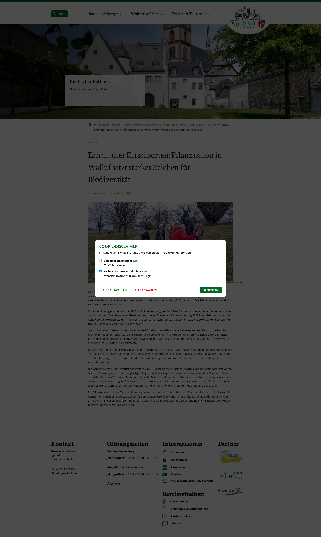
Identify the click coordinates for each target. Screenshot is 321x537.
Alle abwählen (146, 290)
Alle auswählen (115, 290)
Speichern (210, 290)
